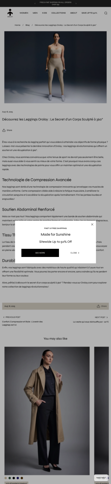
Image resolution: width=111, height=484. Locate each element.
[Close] (92, 224)
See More (40, 253)
